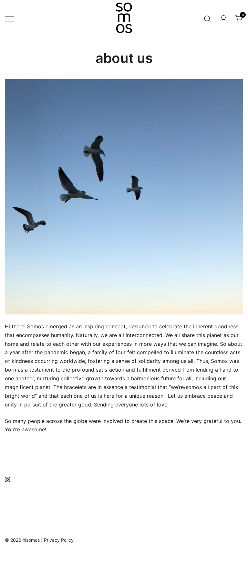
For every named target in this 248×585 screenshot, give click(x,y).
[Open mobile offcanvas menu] (9, 18)
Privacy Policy (59, 540)
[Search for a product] (207, 18)
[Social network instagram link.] (7, 478)
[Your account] (223, 19)
